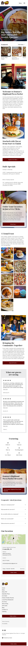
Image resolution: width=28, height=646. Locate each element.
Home (3, 588)
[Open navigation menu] (24, 3)
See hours (22, 568)
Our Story (4, 601)
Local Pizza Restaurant (7, 599)
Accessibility (4, 623)
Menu (20, 3)
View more (5, 389)
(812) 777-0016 (6, 561)
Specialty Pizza (6, 593)
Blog (3, 607)
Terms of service (5, 621)
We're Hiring (5, 603)
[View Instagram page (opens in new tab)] (5, 630)
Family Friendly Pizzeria (8, 597)
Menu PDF (4, 591)
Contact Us (5, 609)
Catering (4, 611)
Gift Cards (4, 605)
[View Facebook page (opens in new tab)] (3, 630)
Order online (13, 572)
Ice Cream (4, 595)
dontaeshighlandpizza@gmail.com (10, 564)
